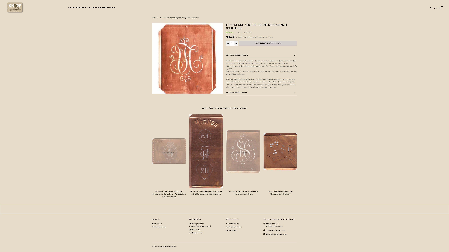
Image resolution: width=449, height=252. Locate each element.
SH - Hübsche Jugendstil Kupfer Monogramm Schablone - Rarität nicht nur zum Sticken (169, 194)
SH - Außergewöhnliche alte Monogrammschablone (280, 192)
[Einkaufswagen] (440, 7)
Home (154, 18)
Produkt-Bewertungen (236, 93)
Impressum (157, 223)
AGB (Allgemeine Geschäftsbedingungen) (200, 225)
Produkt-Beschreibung (237, 55)
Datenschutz (194, 229)
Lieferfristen (231, 230)
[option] (187, 58)
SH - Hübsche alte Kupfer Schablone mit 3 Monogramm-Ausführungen (206, 192)
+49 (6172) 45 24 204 (275, 230)
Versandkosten (251, 37)
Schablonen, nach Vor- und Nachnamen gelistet (92, 7)
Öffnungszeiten (159, 227)
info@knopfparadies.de (276, 234)
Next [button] (299, 157)
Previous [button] (150, 157)
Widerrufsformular (234, 227)
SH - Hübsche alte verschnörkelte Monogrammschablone (243, 192)
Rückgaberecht (196, 233)
